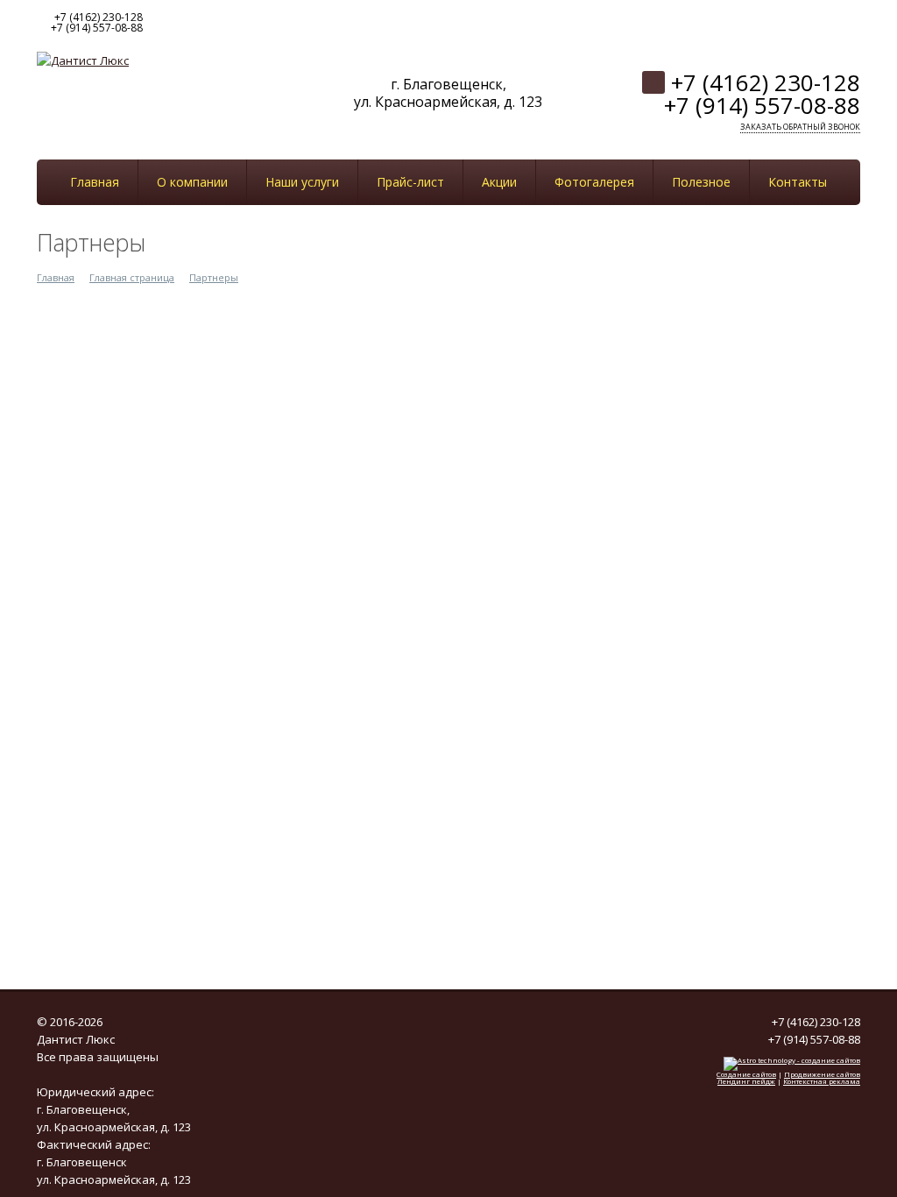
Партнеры (213, 277)
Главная (55, 277)
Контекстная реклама (821, 1081)
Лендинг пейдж (746, 1081)
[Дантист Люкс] (83, 59)
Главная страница (131, 277)
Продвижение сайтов (822, 1074)
